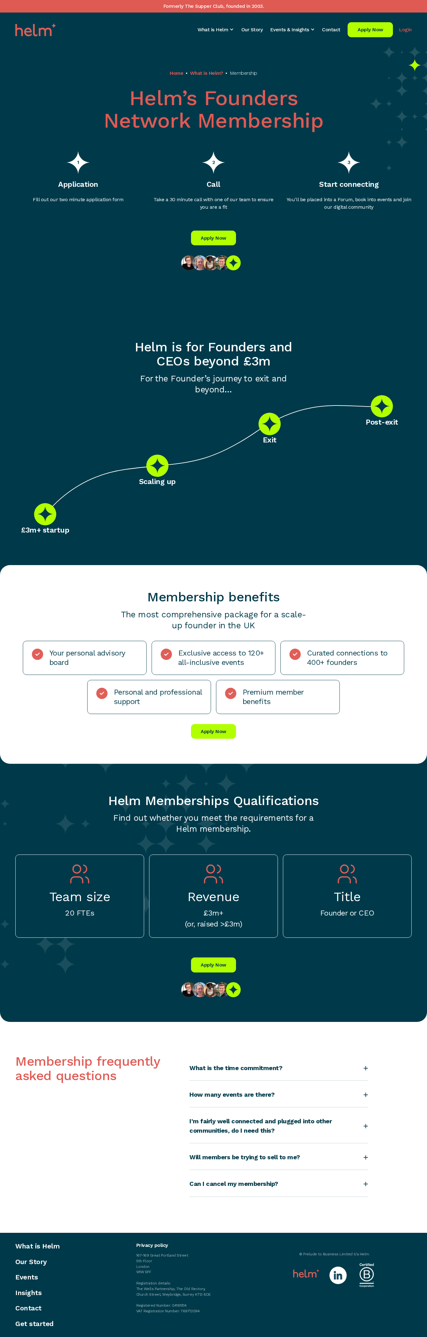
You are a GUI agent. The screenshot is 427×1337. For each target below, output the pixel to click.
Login (405, 30)
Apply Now (370, 30)
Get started (34, 1323)
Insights (28, 1292)
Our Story (252, 30)
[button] (216, 29)
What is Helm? (206, 73)
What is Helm (37, 1246)
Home (176, 73)
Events (26, 1277)
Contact (331, 30)
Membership (243, 73)
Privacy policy (152, 1245)
